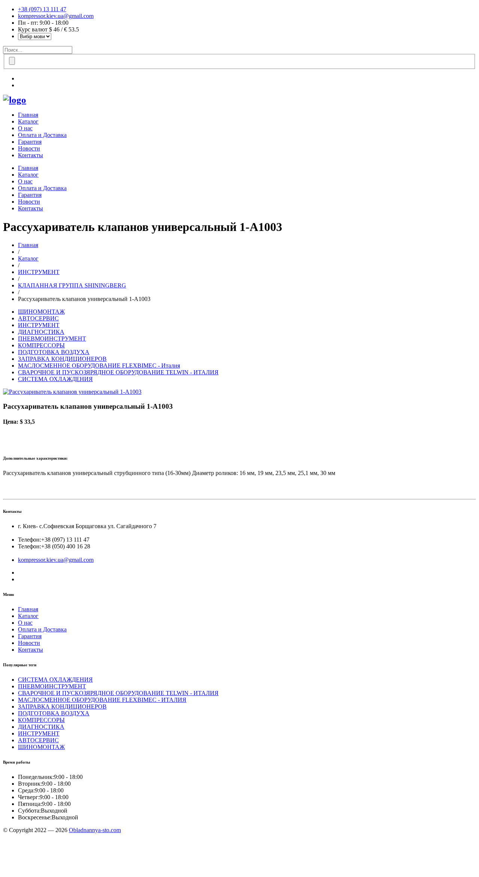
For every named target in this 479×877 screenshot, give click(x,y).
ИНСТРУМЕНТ (39, 272)
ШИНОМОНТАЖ (41, 311)
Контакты (30, 155)
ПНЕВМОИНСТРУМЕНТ (52, 338)
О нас (25, 128)
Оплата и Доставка (42, 135)
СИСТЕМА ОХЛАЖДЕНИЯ (55, 379)
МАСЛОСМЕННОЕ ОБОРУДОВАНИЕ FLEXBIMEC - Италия (99, 365)
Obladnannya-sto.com (95, 830)
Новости (29, 148)
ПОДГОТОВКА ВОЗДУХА (53, 352)
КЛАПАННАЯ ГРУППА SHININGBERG (72, 285)
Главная (28, 115)
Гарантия (30, 141)
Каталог (28, 121)
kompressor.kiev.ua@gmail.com (56, 16)
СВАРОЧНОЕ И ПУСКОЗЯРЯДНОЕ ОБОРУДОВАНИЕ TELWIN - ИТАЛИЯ (118, 372)
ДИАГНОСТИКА (41, 332)
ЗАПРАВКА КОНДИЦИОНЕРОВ (62, 359)
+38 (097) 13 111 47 (42, 9)
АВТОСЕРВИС (38, 318)
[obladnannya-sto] (14, 100)
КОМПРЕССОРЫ (41, 345)
